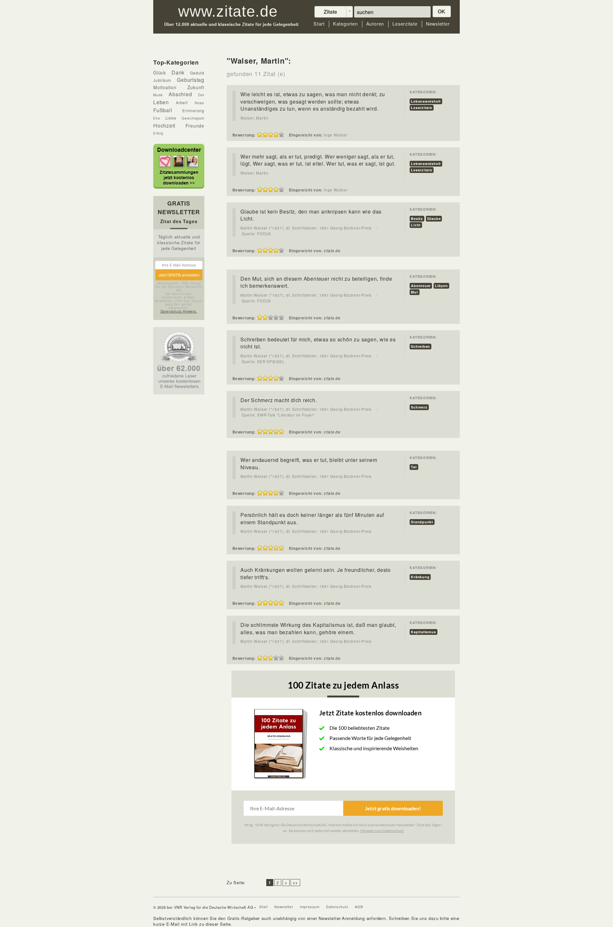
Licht (416, 224)
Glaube (434, 218)
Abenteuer (421, 285)
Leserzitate (405, 24)
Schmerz (419, 407)
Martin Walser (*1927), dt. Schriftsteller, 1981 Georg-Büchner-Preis (306, 227)
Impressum (310, 906)
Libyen (441, 285)
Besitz (417, 218)
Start (319, 24)
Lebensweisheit (426, 101)
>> (295, 882)
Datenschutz (337, 906)
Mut (414, 292)
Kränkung (420, 576)
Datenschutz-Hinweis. (179, 311)
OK (442, 11)
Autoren (375, 24)
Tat (414, 466)
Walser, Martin (254, 118)
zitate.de (332, 250)
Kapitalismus (423, 631)
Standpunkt (422, 521)
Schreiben (420, 346)
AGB (359, 906)
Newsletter (438, 24)
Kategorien (345, 24)
